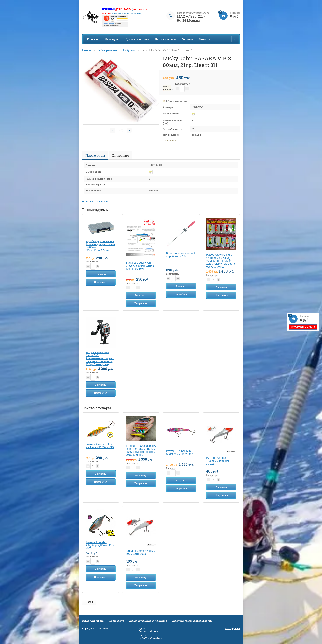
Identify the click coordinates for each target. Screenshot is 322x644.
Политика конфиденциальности (192, 620)
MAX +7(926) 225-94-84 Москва (191, 18)
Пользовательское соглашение (148, 620)
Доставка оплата (137, 39)
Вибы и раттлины (107, 50)
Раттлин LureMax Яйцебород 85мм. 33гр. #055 (100, 545)
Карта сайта (116, 620)
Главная (93, 39)
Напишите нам (165, 39)
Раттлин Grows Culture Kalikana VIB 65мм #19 (100, 446)
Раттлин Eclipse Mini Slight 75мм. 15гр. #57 (179, 452)
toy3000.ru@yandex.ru (151, 638)
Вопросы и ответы (93, 620)
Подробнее (100, 282)
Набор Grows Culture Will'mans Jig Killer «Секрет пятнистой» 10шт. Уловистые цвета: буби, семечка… (221, 260)
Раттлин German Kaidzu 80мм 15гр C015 (140, 552)
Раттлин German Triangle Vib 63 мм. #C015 (217, 460)
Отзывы (187, 39)
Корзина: (300, 318)
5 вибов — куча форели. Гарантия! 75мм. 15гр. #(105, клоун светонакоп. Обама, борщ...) (141, 450)
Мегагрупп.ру (232, 628)
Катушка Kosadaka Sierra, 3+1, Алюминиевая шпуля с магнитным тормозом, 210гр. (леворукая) (100, 358)
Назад (89, 601)
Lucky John (129, 50)
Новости (205, 39)
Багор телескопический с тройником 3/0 (180, 255)
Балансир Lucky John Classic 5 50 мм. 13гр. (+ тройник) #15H (140, 265)
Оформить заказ (303, 326)
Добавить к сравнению (176, 101)
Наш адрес (112, 39)
